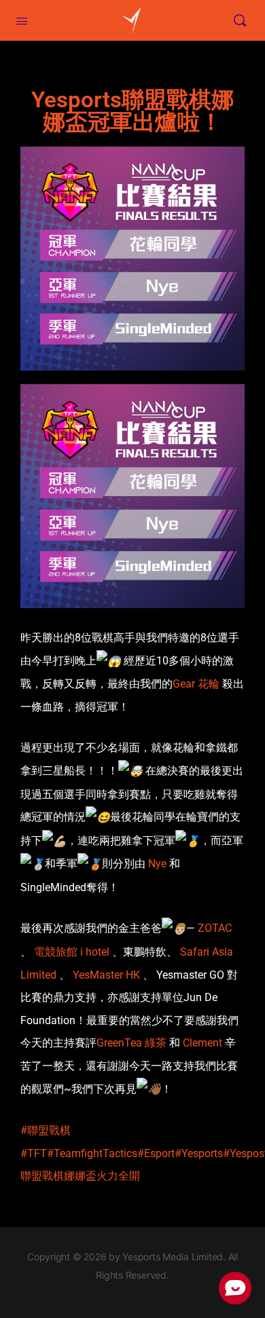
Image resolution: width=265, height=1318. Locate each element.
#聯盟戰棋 (45, 1130)
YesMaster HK (106, 974)
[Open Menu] (22, 20)
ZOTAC (215, 928)
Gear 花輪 (196, 683)
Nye (157, 863)
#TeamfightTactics (92, 1153)
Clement (202, 1042)
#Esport (156, 1153)
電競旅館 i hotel (71, 951)
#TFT (33, 1153)
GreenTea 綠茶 (131, 1042)
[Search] (240, 20)
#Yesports (199, 1153)
